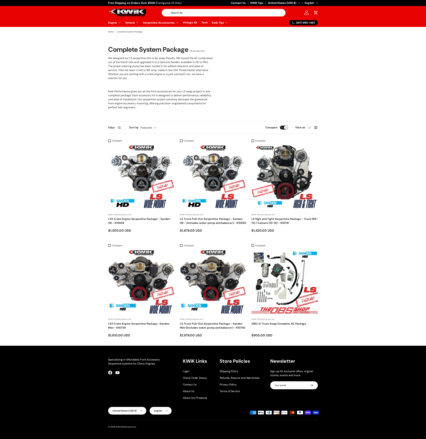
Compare (271, 127)
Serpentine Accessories (159, 22)
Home (111, 32)
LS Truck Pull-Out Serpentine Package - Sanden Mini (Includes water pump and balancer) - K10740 (212, 325)
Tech (204, 22)
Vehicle (130, 22)
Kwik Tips (218, 22)
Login (186, 371)
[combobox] (224, 12)
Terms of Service (230, 391)
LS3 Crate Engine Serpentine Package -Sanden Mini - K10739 (139, 325)
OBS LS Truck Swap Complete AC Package (278, 323)
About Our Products (195, 398)
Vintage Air (190, 22)
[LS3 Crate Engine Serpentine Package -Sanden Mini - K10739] (141, 282)
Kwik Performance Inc (126, 427)
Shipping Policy (229, 371)
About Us (188, 391)
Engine (112, 22)
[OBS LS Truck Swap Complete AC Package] (284, 282)
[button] (316, 12)
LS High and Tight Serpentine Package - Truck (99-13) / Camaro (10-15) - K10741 (284, 221)
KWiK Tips (256, 3)
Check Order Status (195, 378)
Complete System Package (129, 32)
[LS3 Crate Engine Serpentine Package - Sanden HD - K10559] (141, 177)
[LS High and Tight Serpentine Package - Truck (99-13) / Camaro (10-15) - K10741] (284, 177)
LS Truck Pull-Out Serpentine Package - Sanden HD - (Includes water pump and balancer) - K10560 (213, 221)
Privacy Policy (228, 384)
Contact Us (238, 3)
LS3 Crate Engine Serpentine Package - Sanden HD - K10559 (139, 221)
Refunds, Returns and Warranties (240, 378)
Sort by (134, 127)
